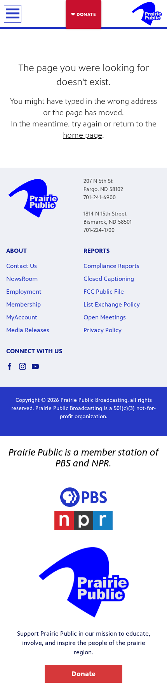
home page (82, 135)
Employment (24, 291)
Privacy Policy (103, 330)
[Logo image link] (83, 520)
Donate (83, 673)
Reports (97, 250)
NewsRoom (22, 278)
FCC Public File (104, 291)
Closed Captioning (109, 278)
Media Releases (27, 330)
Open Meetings (105, 317)
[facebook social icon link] (12, 370)
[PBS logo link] (83, 497)
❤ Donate (83, 14)
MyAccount (21, 317)
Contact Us (21, 266)
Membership (23, 304)
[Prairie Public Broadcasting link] (147, 13)
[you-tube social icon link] (38, 370)
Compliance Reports (111, 266)
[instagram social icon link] (25, 370)
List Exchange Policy (112, 304)
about (16, 250)
